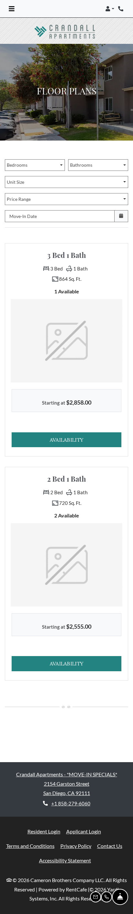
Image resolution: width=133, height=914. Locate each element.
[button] (110, 9)
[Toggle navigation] (11, 9)
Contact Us (109, 846)
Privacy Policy (75, 845)
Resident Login (43, 831)
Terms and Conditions (30, 845)
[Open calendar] (121, 216)
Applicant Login (83, 831)
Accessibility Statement (65, 860)
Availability (85, 439)
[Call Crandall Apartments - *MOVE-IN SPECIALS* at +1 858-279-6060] (121, 9)
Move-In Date (23, 216)
